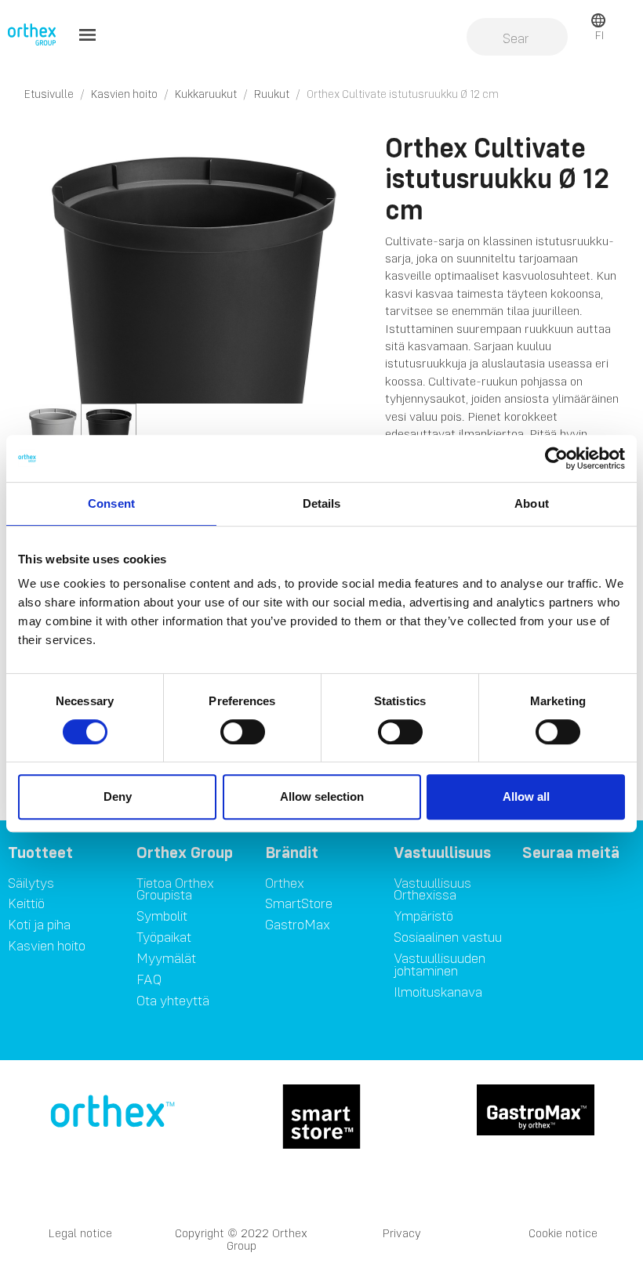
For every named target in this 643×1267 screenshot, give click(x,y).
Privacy (402, 1232)
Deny (118, 796)
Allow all (526, 796)
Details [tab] (322, 503)
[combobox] (516, 38)
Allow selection (322, 796)
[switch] (242, 731)
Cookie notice (563, 1232)
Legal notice (80, 1232)
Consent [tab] (111, 503)
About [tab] (531, 503)
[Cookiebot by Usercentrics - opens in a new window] (556, 458)
